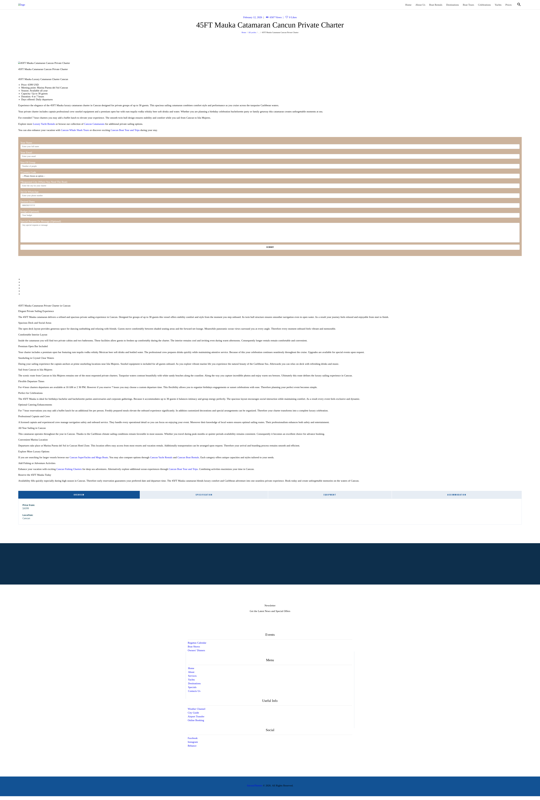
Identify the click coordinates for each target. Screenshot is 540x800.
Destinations (194, 683)
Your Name (26, 142)
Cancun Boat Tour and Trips (125, 130)
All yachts (252, 32)
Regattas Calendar (197, 642)
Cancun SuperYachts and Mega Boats (89, 457)
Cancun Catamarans (94, 124)
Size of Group (27, 162)
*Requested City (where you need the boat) (43, 181)
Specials (192, 687)
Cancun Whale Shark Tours (75, 130)
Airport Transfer (196, 716)
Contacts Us (194, 691)
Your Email (26, 152)
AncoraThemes (254, 785)
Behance (192, 745)
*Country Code (28, 172)
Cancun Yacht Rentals (161, 457)
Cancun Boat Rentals (188, 457)
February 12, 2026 (252, 17)
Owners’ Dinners (196, 650)
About (191, 672)
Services (192, 675)
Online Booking (196, 720)
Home (244, 32)
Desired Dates (27, 201)
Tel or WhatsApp (29, 191)
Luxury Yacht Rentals (44, 124)
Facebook (193, 738)
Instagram (193, 742)
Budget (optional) (29, 211)
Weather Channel (196, 708)
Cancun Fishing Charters (69, 469)
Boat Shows (194, 646)
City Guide (193, 712)
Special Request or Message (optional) (40, 221)
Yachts (191, 679)
